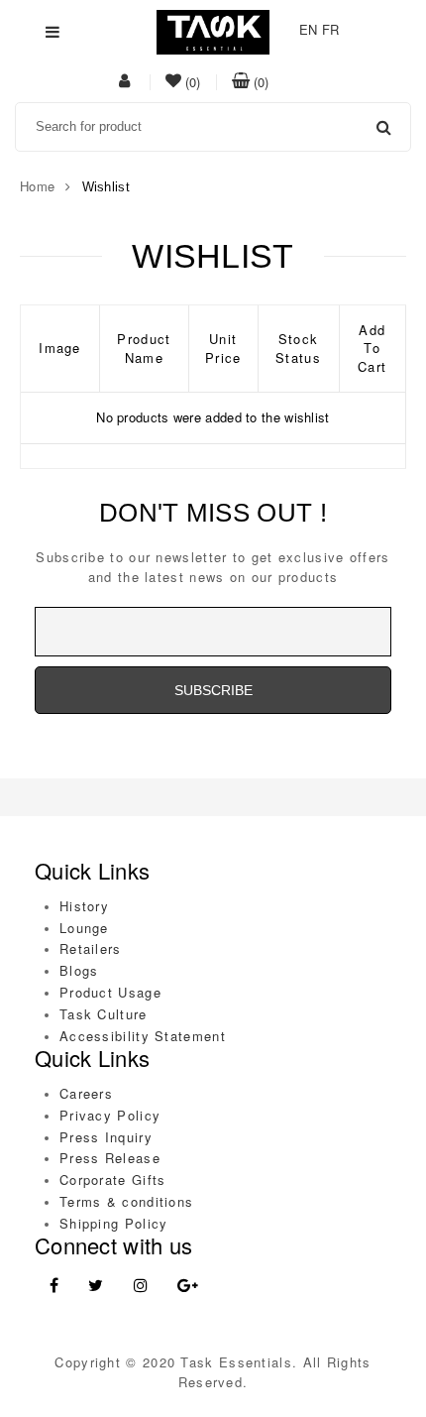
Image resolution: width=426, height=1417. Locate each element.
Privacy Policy (109, 1115)
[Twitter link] (95, 1285)
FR (331, 29)
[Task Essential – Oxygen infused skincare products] (212, 30)
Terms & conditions (126, 1201)
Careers (86, 1093)
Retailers (90, 948)
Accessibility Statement (142, 1035)
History (84, 905)
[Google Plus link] (187, 1285)
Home (37, 186)
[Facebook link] (54, 1285)
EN (308, 29)
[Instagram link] (141, 1285)
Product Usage (110, 992)
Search (383, 127)
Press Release (109, 1157)
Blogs (79, 970)
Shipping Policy (113, 1223)
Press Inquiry (106, 1136)
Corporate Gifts (112, 1179)
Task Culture (103, 1013)
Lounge (84, 927)
